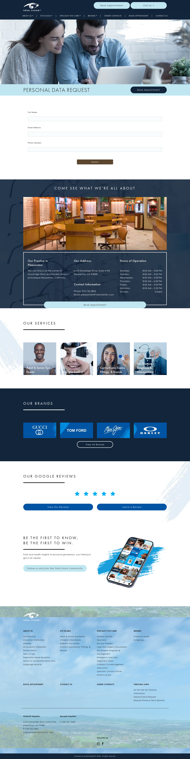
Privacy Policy (30, 650)
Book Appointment (112, 5)
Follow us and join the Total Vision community (55, 568)
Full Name (32, 112)
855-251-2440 (68, 722)
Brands (92, 16)
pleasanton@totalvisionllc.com (97, 294)
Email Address (34, 127)
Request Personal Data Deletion (149, 700)
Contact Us (162, 16)
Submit (95, 162)
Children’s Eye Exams (70, 640)
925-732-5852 (89, 291)
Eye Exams (45, 16)
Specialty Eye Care (69, 16)
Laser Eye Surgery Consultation (112, 647)
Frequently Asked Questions (36, 657)
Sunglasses (139, 640)
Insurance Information (34, 640)
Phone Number (34, 143)
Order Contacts (113, 16)
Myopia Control (104, 636)
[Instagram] (98, 743)
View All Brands (95, 444)
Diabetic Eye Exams (69, 643)
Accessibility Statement (34, 647)
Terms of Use (29, 654)
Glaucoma (102, 668)
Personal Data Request (145, 697)
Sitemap (27, 643)
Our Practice (29, 636)
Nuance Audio (104, 675)
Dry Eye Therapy (105, 643)
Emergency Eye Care (107, 657)
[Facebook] (102, 743)
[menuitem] (27, 15)
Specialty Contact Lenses (109, 671)
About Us (27, 16)
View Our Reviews (58, 507)
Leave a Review (132, 507)
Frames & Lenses (142, 636)
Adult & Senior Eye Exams (72, 636)
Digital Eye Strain (105, 661)
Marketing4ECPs (90, 756)
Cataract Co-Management (110, 664)
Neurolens (102, 640)
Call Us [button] (147, 5)
